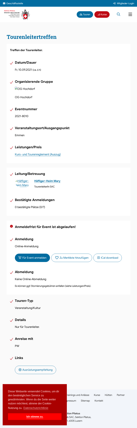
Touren (86, 14)
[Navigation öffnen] (130, 14)
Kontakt (99, 400)
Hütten (108, 395)
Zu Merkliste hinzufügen (74, 257)
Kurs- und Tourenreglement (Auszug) (38, 154)
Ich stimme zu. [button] (34, 416)
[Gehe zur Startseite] (17, 14)
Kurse (103, 14)
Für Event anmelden (34, 257)
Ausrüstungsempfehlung (37, 370)
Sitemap (85, 400)
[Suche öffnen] (118, 14)
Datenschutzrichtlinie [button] (35, 408)
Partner (121, 395)
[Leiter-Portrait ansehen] (23, 183)
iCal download (109, 257)
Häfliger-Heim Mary (47, 181)
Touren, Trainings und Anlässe (73, 395)
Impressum (70, 400)
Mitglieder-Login (125, 3)
